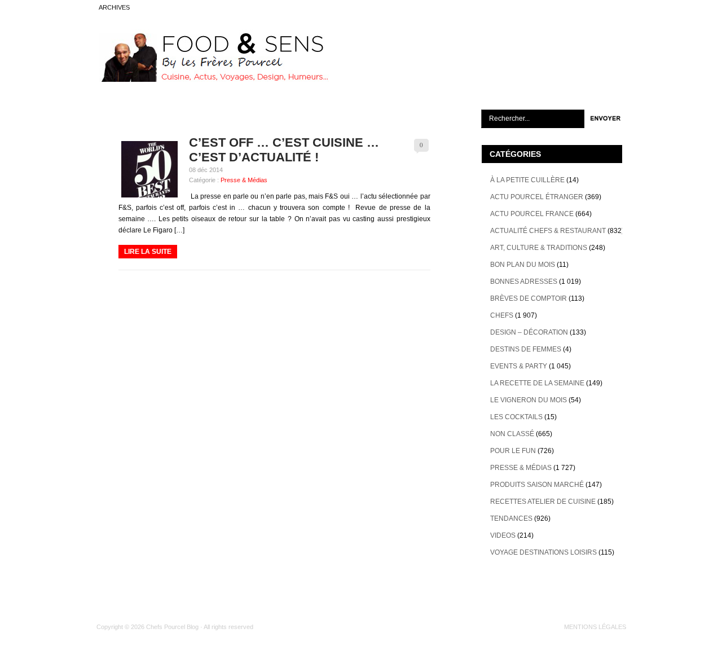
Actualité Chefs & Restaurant (548, 231)
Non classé (512, 434)
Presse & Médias (244, 180)
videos (503, 535)
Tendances (511, 518)
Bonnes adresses (523, 281)
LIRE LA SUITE (147, 252)
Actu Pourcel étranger (536, 197)
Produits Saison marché (537, 485)
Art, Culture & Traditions (538, 248)
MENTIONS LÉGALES (595, 626)
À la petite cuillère (527, 180)
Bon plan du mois (522, 265)
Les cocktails (516, 417)
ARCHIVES (114, 7)
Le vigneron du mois (528, 400)
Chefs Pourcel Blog (172, 626)
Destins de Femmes (525, 349)
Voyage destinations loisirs (543, 552)
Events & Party (518, 366)
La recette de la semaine (537, 383)
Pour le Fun (513, 451)
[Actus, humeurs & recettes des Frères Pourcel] (212, 80)
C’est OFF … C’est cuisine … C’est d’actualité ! (284, 149)
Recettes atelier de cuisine (543, 502)
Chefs (501, 315)
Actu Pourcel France (532, 214)
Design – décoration (529, 332)
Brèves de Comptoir (528, 298)
